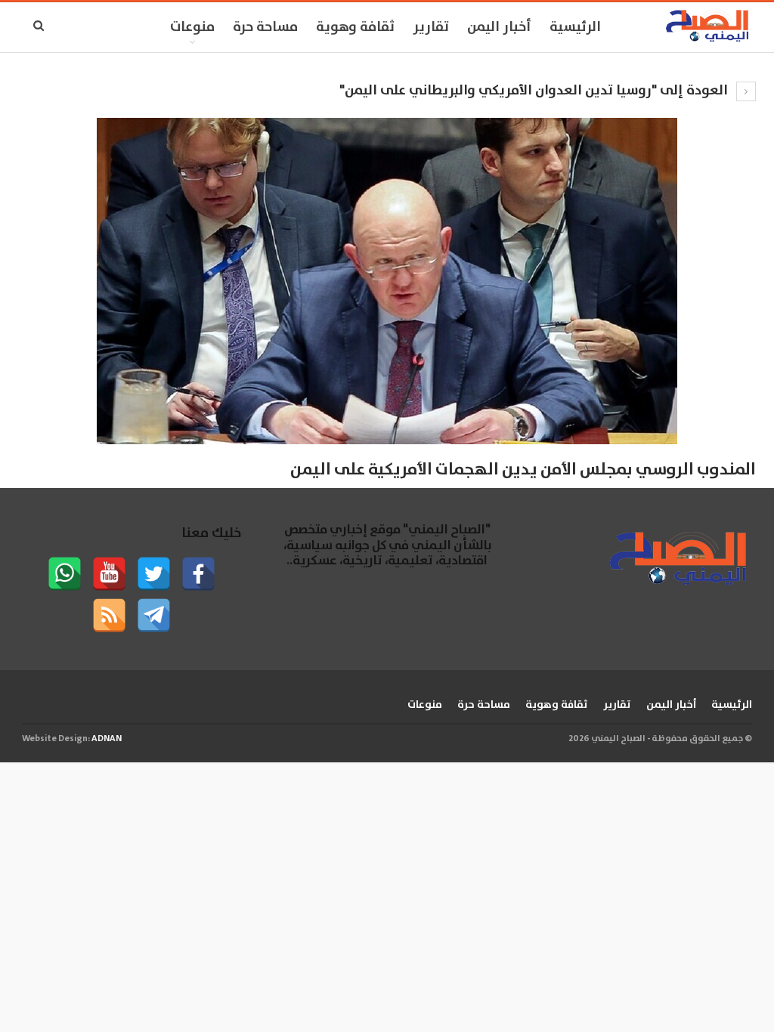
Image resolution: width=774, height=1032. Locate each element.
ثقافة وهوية (355, 27)
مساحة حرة (265, 27)
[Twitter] (154, 574)
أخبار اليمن (499, 27)
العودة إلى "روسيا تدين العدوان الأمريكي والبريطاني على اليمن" (535, 90)
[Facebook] (198, 574)
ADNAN (106, 738)
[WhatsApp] (65, 574)
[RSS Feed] (109, 615)
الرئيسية (575, 27)
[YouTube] (109, 574)
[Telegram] (154, 615)
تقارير (431, 27)
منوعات (192, 27)
